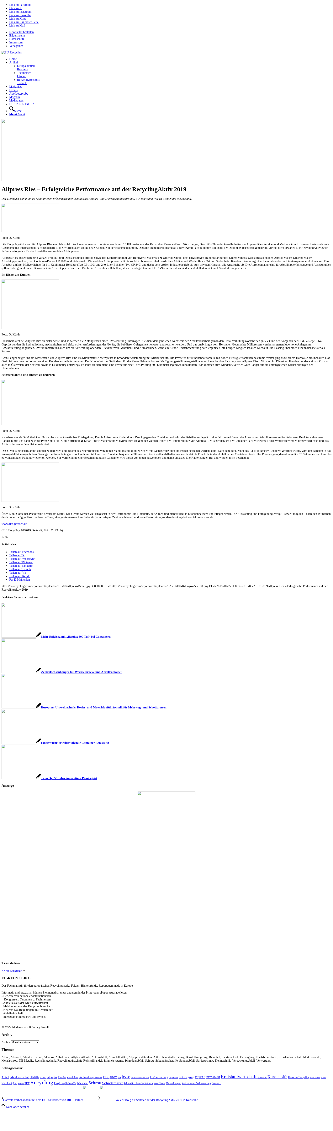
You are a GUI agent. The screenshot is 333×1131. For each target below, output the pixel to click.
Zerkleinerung (203, 1083)
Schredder (82, 1083)
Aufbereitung (86, 1077)
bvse (126, 1076)
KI (218, 1077)
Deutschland (143, 1077)
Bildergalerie (17, 35)
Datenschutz (16, 39)
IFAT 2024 (211, 1077)
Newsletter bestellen (21, 32)
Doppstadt (173, 1077)
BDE (106, 1077)
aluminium (72, 1077)
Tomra (162, 1083)
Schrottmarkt (112, 1083)
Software (148, 1083)
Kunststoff (262, 1077)
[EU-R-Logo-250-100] (12, 52)
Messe (323, 1077)
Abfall (5, 1077)
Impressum (16, 42)
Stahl (156, 1083)
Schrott (94, 1082)
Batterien (98, 1077)
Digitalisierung (159, 1077)
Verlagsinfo (16, 45)
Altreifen (62, 1077)
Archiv (6, 1042)
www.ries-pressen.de (14, 523)
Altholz (43, 1077)
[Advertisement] (17, 899)
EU (196, 1077)
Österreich (216, 1083)
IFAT (202, 1077)
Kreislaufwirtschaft (239, 1076)
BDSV (113, 1077)
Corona (134, 1077)
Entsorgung (186, 1077)
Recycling (41, 1082)
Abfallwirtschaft (19, 1077)
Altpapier (52, 1077)
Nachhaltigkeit (9, 1083)
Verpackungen (173, 1083)
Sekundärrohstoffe (134, 1083)
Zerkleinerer (188, 1083)
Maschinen (315, 1077)
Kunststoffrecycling (298, 1077)
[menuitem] (170, 32)
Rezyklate (59, 1083)
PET (26, 1083)
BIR (119, 1077)
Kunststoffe (277, 1076)
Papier (21, 1083)
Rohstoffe (70, 1083)
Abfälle (34, 1077)
